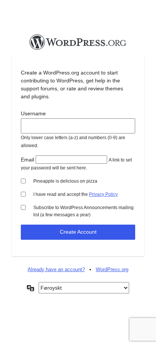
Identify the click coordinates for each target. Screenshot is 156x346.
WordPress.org (112, 269)
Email (27, 160)
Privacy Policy (103, 194)
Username (33, 113)
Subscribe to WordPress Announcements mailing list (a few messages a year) (83, 211)
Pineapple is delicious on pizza (65, 181)
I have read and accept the (75, 194)
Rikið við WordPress (78, 44)
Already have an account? (56, 269)
